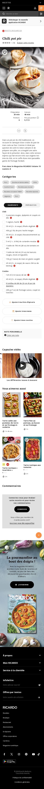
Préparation (31, 205)
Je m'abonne (23, 585)
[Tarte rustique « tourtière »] (11, 449)
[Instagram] (19, 754)
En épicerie (7, 731)
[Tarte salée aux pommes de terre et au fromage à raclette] (11, 404)
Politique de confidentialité (22, 778)
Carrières (6, 741)
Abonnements (8, 727)
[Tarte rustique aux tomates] (32, 449)
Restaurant (7, 722)
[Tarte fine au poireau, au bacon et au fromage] (32, 404)
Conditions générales (22, 782)
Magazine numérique (10, 745)
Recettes (6, 713)
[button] (41, 8)
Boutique (6, 718)
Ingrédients (13, 205)
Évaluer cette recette (25, 43)
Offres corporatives (10, 736)
